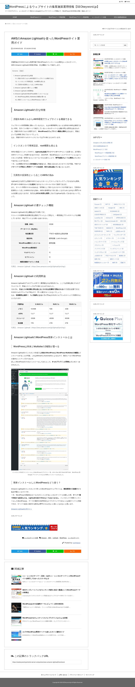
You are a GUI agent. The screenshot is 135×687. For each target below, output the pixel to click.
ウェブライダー (119, 235)
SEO (123, 221)
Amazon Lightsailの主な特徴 (23, 75)
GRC (121, 208)
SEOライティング (101, 224)
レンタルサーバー (73, 538)
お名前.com (120, 231)
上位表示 (98, 255)
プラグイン (99, 245)
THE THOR (98, 228)
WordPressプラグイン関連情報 (105, 156)
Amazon (44, 538)
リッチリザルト (100, 252)
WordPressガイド (100, 149)
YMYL (109, 231)
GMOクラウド (119, 204)
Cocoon (97, 204)
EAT (107, 204)
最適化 (122, 255)
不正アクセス (111, 255)
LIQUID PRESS (100, 214)
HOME (9, 23)
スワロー (110, 238)
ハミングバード (100, 242)
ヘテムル (116, 245)
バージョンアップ (117, 242)
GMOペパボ (99, 208)
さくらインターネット (102, 235)
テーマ (121, 238)
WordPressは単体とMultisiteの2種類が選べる (30, 96)
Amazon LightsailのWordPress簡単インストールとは (30, 94)
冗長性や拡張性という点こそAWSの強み (29, 84)
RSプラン (98, 221)
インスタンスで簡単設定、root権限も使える (30, 81)
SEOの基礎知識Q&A (100, 146)
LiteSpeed (117, 214)
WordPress (63, 538)
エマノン (98, 238)
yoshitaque (76, 543)
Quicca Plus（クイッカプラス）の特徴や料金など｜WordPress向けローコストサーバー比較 (115, 122)
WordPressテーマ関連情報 (104, 153)
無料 (114, 262)
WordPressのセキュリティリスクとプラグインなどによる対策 (45, 618)
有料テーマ (114, 259)
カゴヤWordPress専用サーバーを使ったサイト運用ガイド (43, 632)
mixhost (109, 218)
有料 (97, 259)
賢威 (123, 262)
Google (111, 208)
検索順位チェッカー (101, 262)
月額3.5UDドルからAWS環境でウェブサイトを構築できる (34, 78)
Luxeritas (98, 218)
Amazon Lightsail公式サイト (21, 509)
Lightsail (55, 538)
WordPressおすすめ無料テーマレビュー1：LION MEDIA (42, 604)
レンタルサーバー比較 (21, 23)
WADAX (109, 228)
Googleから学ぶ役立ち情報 (102, 142)
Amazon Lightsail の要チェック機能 (25, 88)
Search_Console (111, 221)
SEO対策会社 (118, 224)
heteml (97, 211)
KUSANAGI (114, 211)
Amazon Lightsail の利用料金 (23, 91)
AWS (49, 538)
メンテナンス (99, 248)
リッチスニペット (116, 248)
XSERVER (98, 231)
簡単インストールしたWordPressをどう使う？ (31, 100)
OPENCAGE (121, 218)
